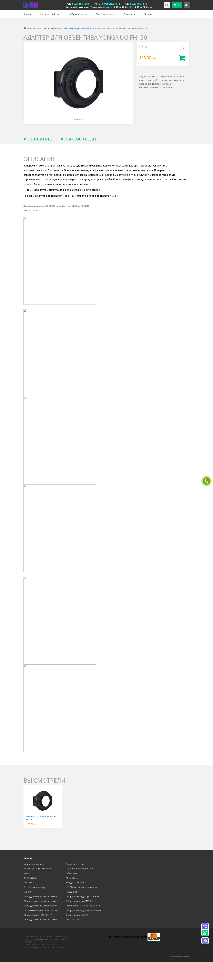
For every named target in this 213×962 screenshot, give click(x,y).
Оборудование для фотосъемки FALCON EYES (42, 896)
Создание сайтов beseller (179, 956)
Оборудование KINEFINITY (37, 914)
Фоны (26, 873)
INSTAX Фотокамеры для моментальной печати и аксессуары (85, 887)
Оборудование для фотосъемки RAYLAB (42, 919)
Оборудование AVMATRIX (79, 901)
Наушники (71, 891)
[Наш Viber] (205, 926)
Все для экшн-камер (34, 887)
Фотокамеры (30, 877)
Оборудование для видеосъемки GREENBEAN (42, 905)
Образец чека (73, 919)
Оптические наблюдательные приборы (85, 905)
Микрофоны (72, 877)
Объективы (72, 873)
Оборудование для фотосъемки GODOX (85, 896)
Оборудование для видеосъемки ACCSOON (85, 910)
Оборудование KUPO (77, 914)
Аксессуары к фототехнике (37, 868)
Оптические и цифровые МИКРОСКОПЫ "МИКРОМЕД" (42, 910)
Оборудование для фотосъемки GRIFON (42, 901)
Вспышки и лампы (75, 863)
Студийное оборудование (79, 868)
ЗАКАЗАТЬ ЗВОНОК (208, 481)
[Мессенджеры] (205, 940)
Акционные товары (33, 863)
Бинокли (27, 891)
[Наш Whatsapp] (205, 933)
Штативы (28, 882)
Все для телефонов (76, 882)
